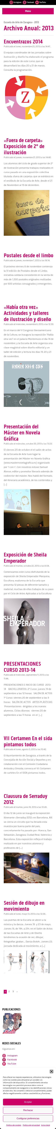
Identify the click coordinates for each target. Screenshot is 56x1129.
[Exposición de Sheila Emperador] (29, 643)
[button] (51, 1071)
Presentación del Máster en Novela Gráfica (22, 432)
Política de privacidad (31, 1125)
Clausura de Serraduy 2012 (25, 799)
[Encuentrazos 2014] (29, 119)
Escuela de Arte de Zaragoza (18, 22)
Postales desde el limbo (28, 255)
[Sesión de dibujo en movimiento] (29, 972)
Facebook (30, 2)
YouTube (42, 2)
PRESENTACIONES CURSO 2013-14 (22, 667)
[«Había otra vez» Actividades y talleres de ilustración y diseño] (29, 406)
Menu (28, 11)
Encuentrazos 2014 (23, 41)
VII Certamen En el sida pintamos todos (28, 741)
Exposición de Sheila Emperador (25, 557)
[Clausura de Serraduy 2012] (29, 882)
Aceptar (28, 1102)
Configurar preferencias (28, 1118)
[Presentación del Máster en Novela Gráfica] (29, 534)
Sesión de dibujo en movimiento (24, 906)
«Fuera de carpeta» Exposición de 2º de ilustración (24, 146)
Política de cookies (13, 1125)
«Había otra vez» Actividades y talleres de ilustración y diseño (27, 313)
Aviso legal (45, 1125)
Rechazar (28, 1110)
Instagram (17, 2)
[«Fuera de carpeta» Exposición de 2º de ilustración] (29, 235)
